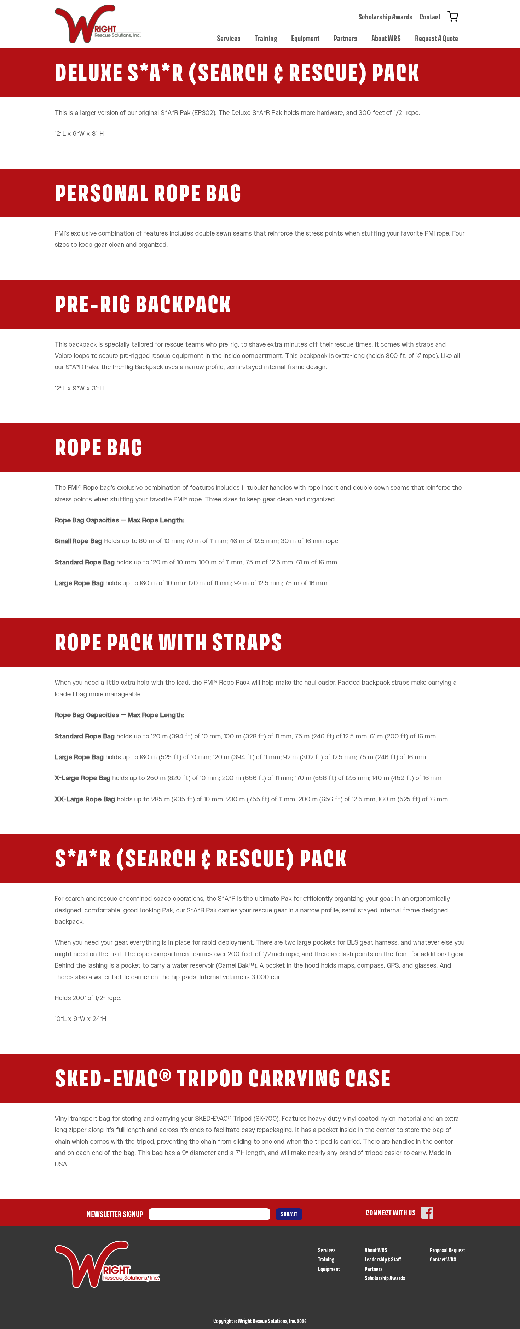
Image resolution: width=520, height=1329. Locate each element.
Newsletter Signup (115, 1214)
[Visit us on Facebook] (427, 1213)
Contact (430, 16)
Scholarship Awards (385, 16)
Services (229, 38)
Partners (345, 38)
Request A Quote (436, 38)
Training (266, 38)
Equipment (305, 38)
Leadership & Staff (383, 1259)
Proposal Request (447, 1250)
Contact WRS (443, 1259)
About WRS (386, 38)
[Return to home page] (98, 24)
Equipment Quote (452, 16)
